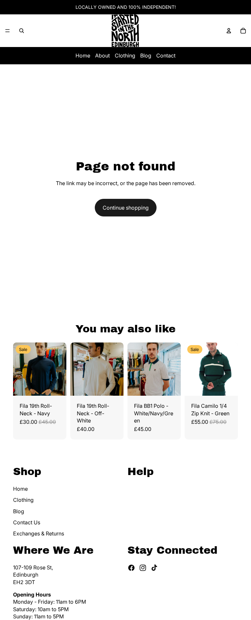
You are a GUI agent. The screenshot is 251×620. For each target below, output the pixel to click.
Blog (145, 55)
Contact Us (26, 522)
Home (82, 55)
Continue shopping (126, 207)
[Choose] (56, 385)
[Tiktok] (154, 567)
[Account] (229, 31)
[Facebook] (131, 567)
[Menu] (7, 30)
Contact (166, 55)
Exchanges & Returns (38, 533)
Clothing (125, 55)
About (102, 55)
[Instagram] (143, 567)
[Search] (21, 31)
